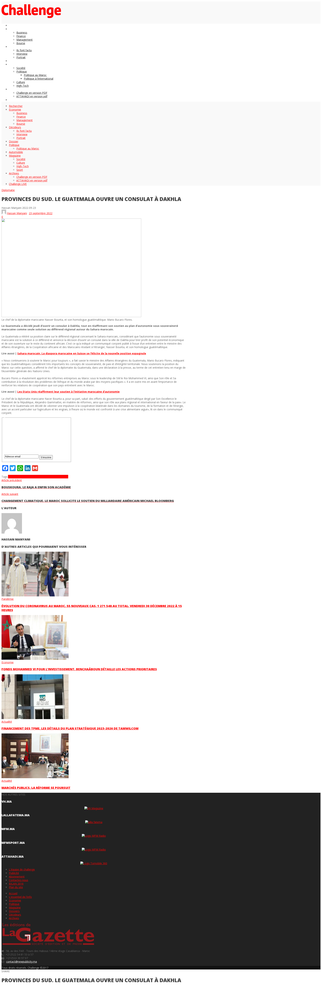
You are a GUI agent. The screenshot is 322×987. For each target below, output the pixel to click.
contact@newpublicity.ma (21, 961)
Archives (14, 918)
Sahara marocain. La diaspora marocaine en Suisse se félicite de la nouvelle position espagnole (81, 353)
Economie (7, 662)
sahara (64, 476)
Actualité (6, 721)
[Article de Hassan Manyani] (3, 213)
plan (57, 476)
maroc (51, 476)
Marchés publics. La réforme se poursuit (35, 788)
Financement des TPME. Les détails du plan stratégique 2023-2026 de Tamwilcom (69, 728)
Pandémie (7, 599)
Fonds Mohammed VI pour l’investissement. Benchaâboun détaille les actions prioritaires (79, 669)
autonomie (14, 476)
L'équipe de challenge (22, 869)
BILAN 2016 (16, 883)
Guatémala (40, 476)
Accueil (13, 893)
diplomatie (27, 476)
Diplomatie (8, 190)
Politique (14, 904)
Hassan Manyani (17, 213)
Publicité (14, 873)
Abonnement (17, 876)
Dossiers (14, 911)
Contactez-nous (18, 880)
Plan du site (16, 887)
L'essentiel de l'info (20, 897)
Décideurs (15, 914)
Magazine (15, 907)
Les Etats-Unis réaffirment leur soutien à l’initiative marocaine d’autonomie (68, 391)
